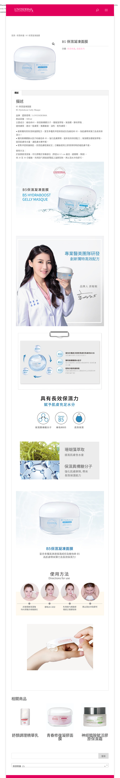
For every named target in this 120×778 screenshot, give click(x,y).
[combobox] (60, 765)
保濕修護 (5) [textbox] (59, 766)
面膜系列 (81, 49)
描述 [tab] (16, 93)
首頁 (13, 36)
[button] (53, 44)
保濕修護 (20, 36)
